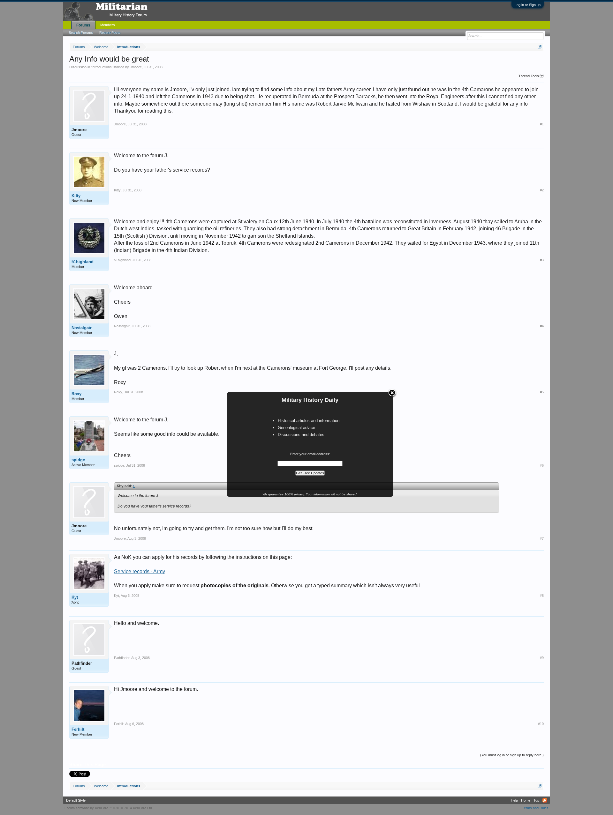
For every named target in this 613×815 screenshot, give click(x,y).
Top (536, 800)
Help (514, 800)
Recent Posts (109, 32)
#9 (542, 658)
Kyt (75, 597)
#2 (542, 190)
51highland (83, 261)
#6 (542, 465)
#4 (542, 326)
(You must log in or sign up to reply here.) (512, 755)
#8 (542, 595)
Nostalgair (82, 327)
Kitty (76, 195)
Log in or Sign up (528, 5)
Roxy (76, 393)
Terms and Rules (535, 808)
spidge (78, 459)
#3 (542, 260)
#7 (542, 538)
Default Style (76, 800)
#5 (542, 392)
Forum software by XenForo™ (108, 808)
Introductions (102, 67)
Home (525, 800)
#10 (541, 724)
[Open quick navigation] (540, 47)
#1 (542, 124)
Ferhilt (78, 729)
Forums (83, 25)
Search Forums (81, 32)
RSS (544, 800)
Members (107, 25)
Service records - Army (139, 571)
